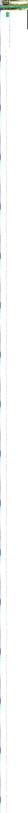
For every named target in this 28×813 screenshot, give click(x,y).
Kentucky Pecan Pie (9, 30)
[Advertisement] (14, 36)
